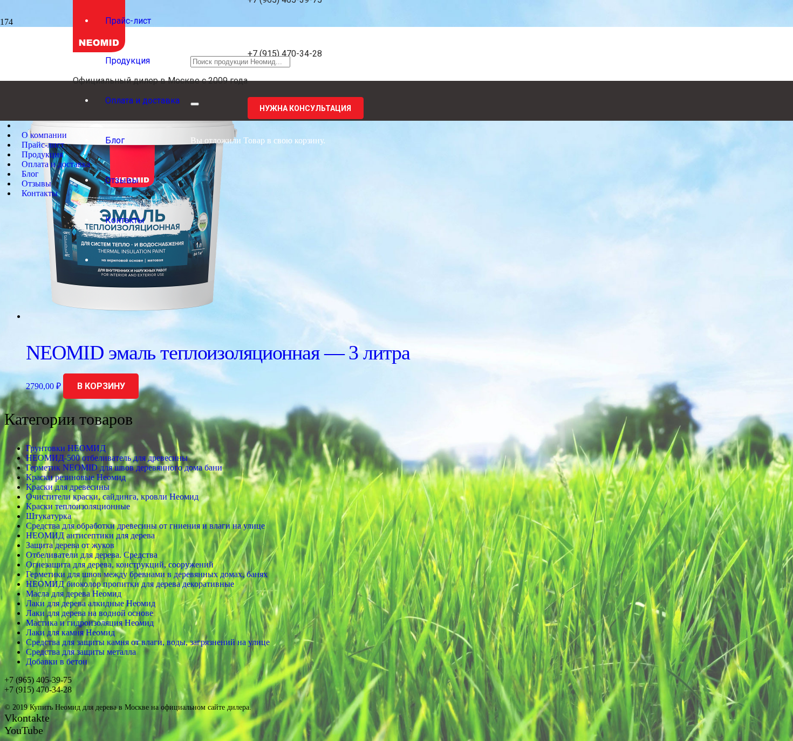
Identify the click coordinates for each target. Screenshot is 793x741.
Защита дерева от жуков (70, 545)
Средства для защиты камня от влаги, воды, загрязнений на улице (148, 642)
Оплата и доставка (56, 164)
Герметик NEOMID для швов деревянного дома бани (124, 467)
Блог (30, 173)
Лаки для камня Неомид (70, 632)
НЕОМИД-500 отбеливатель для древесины (107, 457)
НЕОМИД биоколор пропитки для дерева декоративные (130, 583)
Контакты (40, 193)
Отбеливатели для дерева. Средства (92, 554)
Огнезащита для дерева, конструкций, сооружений (120, 564)
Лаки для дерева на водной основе (89, 613)
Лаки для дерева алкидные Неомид (90, 603)
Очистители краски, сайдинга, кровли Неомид (112, 496)
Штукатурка (48, 516)
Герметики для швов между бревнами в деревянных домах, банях (147, 574)
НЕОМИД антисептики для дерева (90, 535)
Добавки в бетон (56, 661)
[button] (101, 386)
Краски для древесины (68, 486)
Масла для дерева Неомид (73, 593)
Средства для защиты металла (81, 651)
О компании (44, 135)
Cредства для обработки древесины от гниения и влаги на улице (145, 525)
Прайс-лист (43, 144)
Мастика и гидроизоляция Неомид (90, 622)
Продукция (42, 154)
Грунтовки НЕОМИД (66, 448)
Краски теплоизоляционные (78, 506)
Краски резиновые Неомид (76, 477)
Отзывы (36, 183)
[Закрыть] (194, 104)
